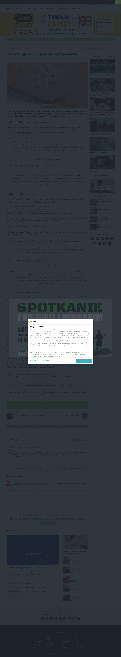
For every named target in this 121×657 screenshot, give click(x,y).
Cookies (40, 356)
